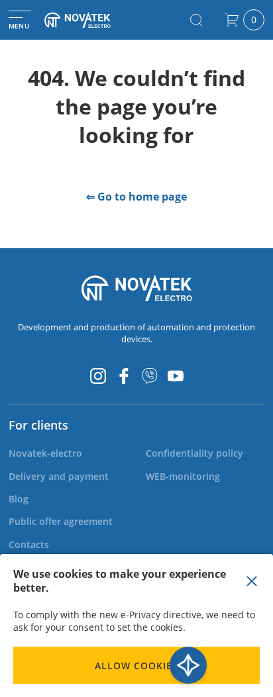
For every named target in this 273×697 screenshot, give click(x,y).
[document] (136, 625)
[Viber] (150, 376)
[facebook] (124, 376)
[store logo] (89, 20)
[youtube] (176, 376)
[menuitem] (45, 453)
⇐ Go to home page (136, 196)
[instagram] (98, 376)
